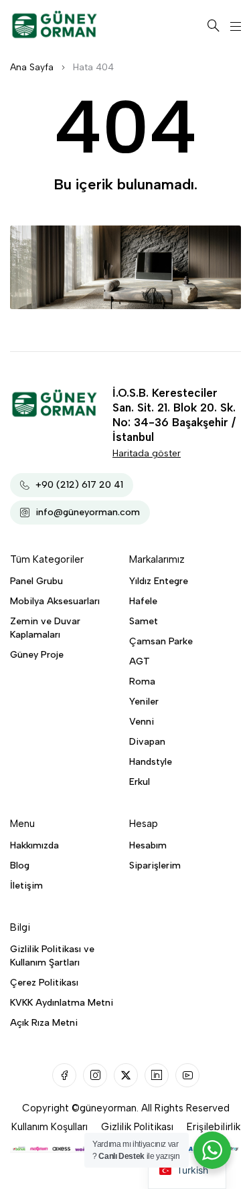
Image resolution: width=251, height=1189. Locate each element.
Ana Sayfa (32, 67)
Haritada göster (146, 453)
